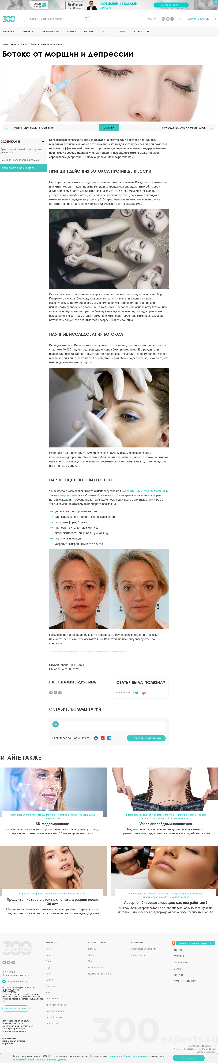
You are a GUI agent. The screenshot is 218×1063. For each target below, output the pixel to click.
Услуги (71, 31)
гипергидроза (67, 495)
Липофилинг (52, 998)
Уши (48, 992)
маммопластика (46, 815)
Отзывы (89, 31)
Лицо (48, 955)
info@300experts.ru (17, 981)
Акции (178, 950)
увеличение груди (67, 815)
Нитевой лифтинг (55, 1017)
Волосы (92, 949)
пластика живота (186, 815)
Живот (49, 980)
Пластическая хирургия (143, 949)
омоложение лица (179, 897)
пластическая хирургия (22, 815)
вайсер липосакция (154, 818)
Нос (48, 949)
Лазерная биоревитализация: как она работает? (165, 903)
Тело (48, 973)
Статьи (121, 31)
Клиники (8, 31)
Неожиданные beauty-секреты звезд (184, 127)
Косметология (138, 955)
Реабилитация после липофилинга (33, 127)
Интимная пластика (56, 1005)
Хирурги (28, 31)
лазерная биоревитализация (187, 893)
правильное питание (56, 893)
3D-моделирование (52, 824)
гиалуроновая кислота (155, 897)
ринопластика (52, 818)
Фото (105, 31)
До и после (181, 962)
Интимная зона (96, 967)
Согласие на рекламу (206, 1052)
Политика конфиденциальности (201, 1046)
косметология (138, 893)
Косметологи (50, 31)
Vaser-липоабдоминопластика (165, 824)
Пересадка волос (55, 1011)
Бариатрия (51, 986)
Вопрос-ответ (141, 31)
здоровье (37, 893)
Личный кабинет (185, 981)
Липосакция (52, 1023)
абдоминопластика (164, 815)
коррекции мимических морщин (143, 491)
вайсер (202, 815)
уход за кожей (77, 893)
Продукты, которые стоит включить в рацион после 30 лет (52, 901)
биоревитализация (159, 893)
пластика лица (87, 815)
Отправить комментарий (146, 738)
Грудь (49, 967)
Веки (48, 961)
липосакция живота (177, 818)
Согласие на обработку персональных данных (195, 1049)
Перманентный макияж (100, 973)
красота (25, 893)
